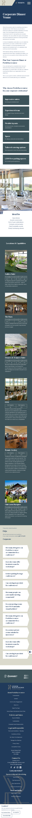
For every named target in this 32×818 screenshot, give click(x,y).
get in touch (21, 536)
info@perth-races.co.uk (17, 762)
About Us (16, 705)
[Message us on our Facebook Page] (11, 767)
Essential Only (7, 815)
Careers (16, 698)
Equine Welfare (16, 718)
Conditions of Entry (16, 734)
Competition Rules (16, 746)
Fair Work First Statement (16, 737)
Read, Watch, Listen (16, 793)
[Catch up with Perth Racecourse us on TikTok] (14, 767)
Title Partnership (16, 780)
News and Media (16, 790)
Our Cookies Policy (5, 812)
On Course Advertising (16, 786)
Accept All (16, 812)
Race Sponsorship (16, 783)
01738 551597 (18, 764)
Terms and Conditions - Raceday (16, 731)
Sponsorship (16, 777)
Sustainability (16, 695)
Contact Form (16, 760)
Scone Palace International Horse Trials (16, 711)
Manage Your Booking (16, 740)
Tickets (21, 3)
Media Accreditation (16, 796)
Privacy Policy (16, 743)
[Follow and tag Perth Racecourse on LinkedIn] (20, 767)
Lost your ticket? (16, 770)
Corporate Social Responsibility (16, 724)
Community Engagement (16, 701)
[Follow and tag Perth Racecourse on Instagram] (17, 767)
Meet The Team (16, 708)
